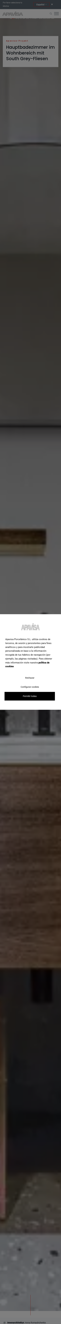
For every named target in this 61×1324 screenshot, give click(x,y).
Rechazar (29, 678)
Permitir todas (30, 696)
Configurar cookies (30, 687)
